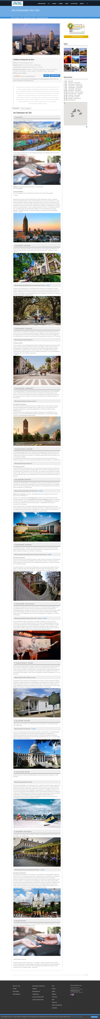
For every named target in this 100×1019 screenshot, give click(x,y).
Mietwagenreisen (36, 991)
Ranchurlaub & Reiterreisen (38, 986)
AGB (53, 999)
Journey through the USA (38, 996)
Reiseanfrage (16, 991)
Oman (66, 3)
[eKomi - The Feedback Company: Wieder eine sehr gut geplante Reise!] (76, 33)
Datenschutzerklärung (57, 1005)
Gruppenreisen (35, 994)
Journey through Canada (37, 999)
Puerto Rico (54, 996)
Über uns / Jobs (16, 986)
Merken (46, 75)
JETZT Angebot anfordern (77, 36)
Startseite (17, 17)
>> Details (15, 195)
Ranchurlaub (41, 3)
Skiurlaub (34, 988)
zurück (12, 17)
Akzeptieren (94, 1016)
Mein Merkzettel (16, 994)
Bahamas (54, 994)
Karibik (61, 3)
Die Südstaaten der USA (42, 17)
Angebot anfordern (55, 75)
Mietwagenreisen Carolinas (30, 17)
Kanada (54, 3)
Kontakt (14, 988)
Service (82, 3)
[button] (80, 114)
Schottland (74, 3)
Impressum (54, 1002)
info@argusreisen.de (75, 990)
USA (49, 3)
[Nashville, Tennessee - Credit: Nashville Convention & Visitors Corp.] (83, 63)
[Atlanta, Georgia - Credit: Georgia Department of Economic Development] (67, 55)
